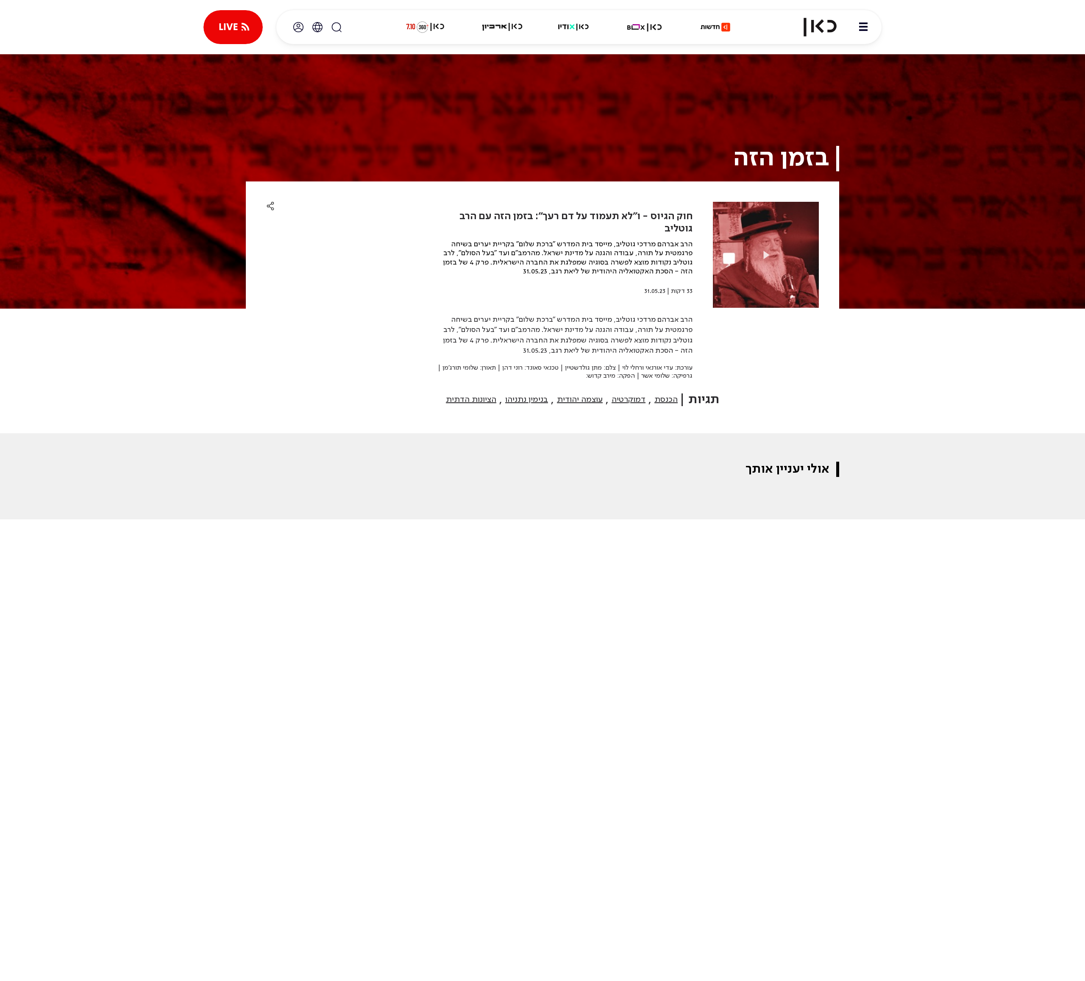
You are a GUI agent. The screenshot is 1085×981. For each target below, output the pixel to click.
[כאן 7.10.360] (425, 27)
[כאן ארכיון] (502, 27)
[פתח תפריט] (863, 27)
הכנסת (666, 400)
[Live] (233, 27)
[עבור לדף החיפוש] (336, 27)
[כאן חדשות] (715, 27)
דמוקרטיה (628, 400)
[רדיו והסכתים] (573, 27)
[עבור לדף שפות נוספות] (317, 27)
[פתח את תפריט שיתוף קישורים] (270, 206)
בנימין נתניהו (526, 400)
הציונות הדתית (471, 400)
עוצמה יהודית (580, 400)
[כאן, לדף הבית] (813, 27)
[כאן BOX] (645, 27)
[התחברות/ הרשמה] (298, 27)
